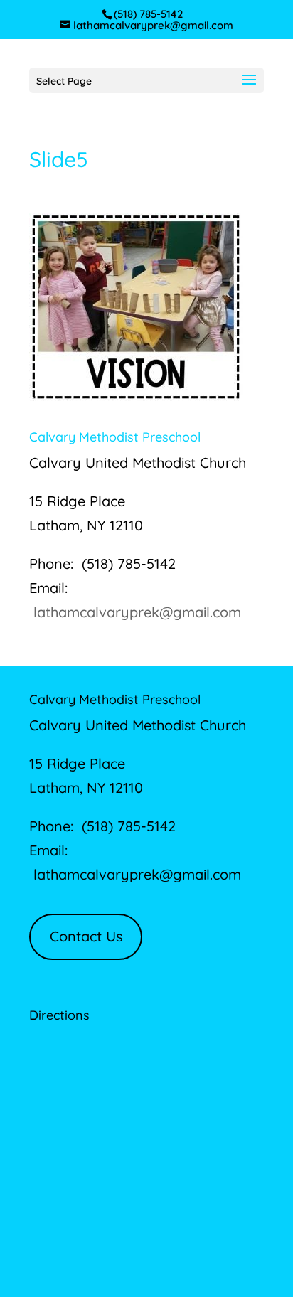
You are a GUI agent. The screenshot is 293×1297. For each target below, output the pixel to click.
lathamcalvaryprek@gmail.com (137, 612)
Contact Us (86, 936)
